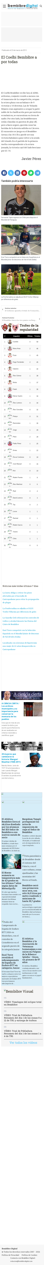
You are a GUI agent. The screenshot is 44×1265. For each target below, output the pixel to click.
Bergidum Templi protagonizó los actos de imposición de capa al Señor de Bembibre (31, 826)
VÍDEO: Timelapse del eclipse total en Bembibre (23, 1003)
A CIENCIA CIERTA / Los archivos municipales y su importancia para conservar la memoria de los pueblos (10, 711)
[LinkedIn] (17, 173)
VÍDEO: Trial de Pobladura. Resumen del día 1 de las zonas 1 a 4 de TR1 (22, 1033)
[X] (11, 173)
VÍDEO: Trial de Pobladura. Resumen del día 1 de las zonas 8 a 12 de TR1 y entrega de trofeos (23, 1018)
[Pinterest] (24, 173)
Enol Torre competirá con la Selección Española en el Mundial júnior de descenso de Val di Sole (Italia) (21, 633)
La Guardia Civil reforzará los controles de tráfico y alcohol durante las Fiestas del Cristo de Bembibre (21, 621)
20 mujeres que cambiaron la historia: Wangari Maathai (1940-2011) (11, 758)
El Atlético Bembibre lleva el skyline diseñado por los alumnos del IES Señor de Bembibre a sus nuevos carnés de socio (11, 828)
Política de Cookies (29, 1255)
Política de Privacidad (10, 1255)
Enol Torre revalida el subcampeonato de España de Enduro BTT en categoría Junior (11, 961)
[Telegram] (37, 173)
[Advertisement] (22, 1145)
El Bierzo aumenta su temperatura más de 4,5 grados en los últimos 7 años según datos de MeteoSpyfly (11, 880)
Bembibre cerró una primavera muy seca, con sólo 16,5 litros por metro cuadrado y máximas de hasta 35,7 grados (31, 893)
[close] (4, 6)
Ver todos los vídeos (23, 1043)
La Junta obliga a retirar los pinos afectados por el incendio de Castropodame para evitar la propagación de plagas (21, 597)
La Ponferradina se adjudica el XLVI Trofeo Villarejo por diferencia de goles (19, 610)
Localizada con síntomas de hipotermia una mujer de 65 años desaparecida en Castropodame (20, 646)
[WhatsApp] (31, 173)
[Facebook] (4, 173)
